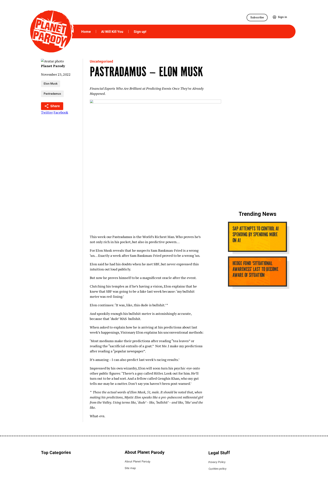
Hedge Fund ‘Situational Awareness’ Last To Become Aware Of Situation (255, 269)
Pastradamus (52, 93)
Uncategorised (101, 61)
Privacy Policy (217, 462)
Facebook (61, 112)
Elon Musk (51, 83)
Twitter (47, 112)
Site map (130, 468)
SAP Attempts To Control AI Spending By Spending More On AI (255, 235)
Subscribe (257, 17)
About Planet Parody (137, 461)
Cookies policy (217, 469)
